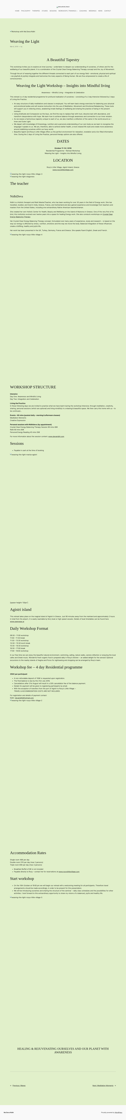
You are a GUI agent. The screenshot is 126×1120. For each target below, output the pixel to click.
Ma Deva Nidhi (9, 1112)
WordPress (118, 1112)
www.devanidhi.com (56, 436)
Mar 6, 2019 (14, 46)
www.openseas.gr (17, 622)
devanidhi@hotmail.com (24, 698)
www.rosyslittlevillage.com (63, 170)
